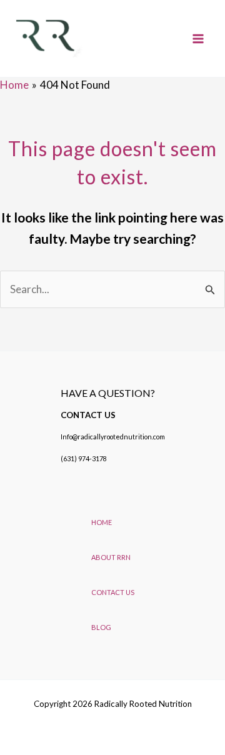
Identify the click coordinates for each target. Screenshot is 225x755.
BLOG (101, 627)
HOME (101, 522)
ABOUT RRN (111, 557)
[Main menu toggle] (198, 38)
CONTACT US (112, 592)
